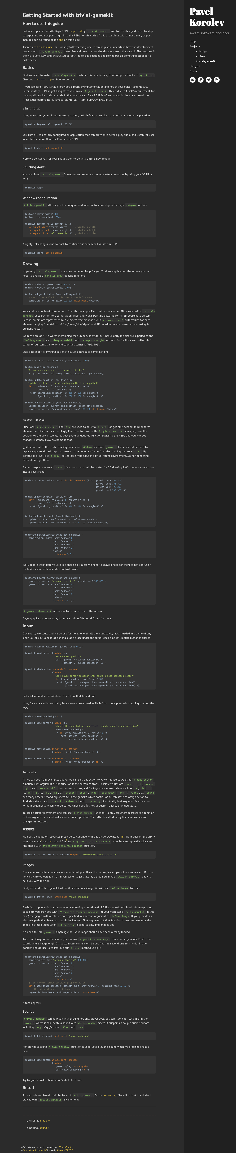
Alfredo (60, 1150)
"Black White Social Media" (35, 1150)
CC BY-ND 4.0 (65, 1147)
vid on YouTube (43, 47)
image (43, 1120)
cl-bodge (201, 51)
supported (75, 31)
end (61, 40)
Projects (195, 46)
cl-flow (200, 56)
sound (43, 1128)
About (193, 71)
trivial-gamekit (205, 61)
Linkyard (195, 66)
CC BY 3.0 (68, 1150)
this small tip (43, 79)
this (122, 836)
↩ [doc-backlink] (49, 1120)
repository (110, 1095)
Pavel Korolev (207, 16)
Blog (193, 41)
